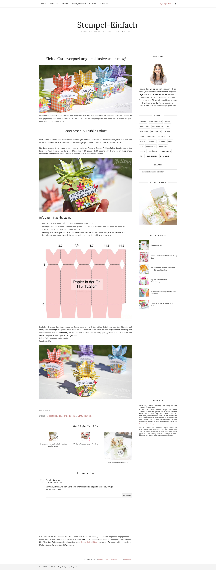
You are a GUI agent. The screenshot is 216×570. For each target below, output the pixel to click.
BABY (170, 141)
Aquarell (144, 132)
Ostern (72, 416)
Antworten (127, 495)
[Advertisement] (158, 354)
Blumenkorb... (156, 245)
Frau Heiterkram (53, 480)
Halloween (151, 146)
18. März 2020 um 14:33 (54, 483)
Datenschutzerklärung (89, 542)
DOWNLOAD (164, 156)
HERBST (162, 141)
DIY (60, 416)
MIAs (170, 136)
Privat (143, 151)
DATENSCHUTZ (116, 559)
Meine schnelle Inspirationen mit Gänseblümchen (162, 269)
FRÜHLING (151, 136)
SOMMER (152, 141)
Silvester (163, 146)
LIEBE (142, 136)
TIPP (142, 156)
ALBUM (143, 141)
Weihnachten (158, 127)
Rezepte (161, 136)
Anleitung (52, 416)
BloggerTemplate (76, 567)
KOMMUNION (166, 151)
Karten (143, 122)
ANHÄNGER (153, 151)
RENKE (167, 122)
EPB (65, 416)
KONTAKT (128, 559)
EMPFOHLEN (156, 132)
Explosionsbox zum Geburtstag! (158, 280)
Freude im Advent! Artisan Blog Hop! (163, 257)
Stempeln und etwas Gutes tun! (161, 304)
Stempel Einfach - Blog (53, 567)
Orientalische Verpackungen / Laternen (163, 292)
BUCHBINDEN (152, 156)
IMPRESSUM (103, 559)
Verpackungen (85, 416)
